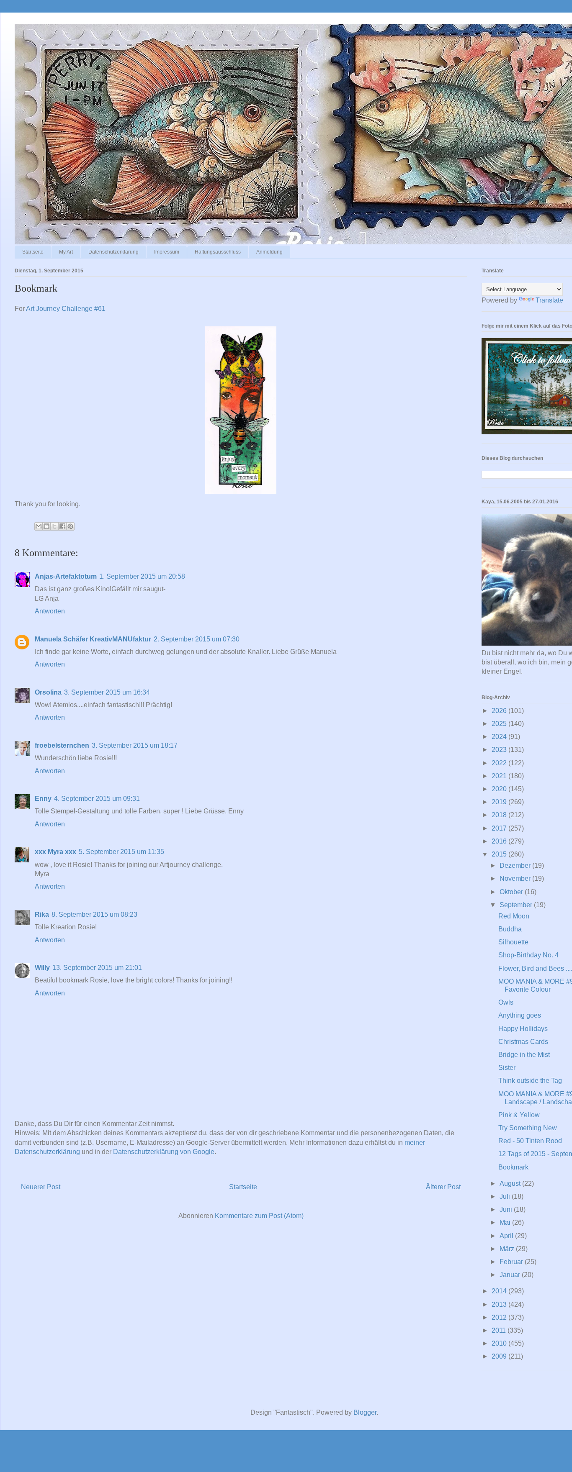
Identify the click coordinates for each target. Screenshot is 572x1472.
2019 (500, 801)
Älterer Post (443, 1186)
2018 (500, 814)
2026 (500, 710)
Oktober (512, 891)
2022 (500, 763)
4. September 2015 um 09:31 (97, 798)
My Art (66, 252)
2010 (500, 1343)
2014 (500, 1291)
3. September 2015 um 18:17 (135, 745)
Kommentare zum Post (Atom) (259, 1215)
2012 (500, 1317)
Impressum (166, 252)
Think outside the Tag (530, 1080)
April (507, 1235)
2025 (500, 723)
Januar (511, 1274)
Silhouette (513, 942)
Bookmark (513, 1167)
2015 (500, 854)
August (511, 1183)
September (517, 904)
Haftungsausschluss (218, 252)
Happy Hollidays (523, 1028)
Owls (505, 1002)
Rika (42, 914)
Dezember (516, 865)
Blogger (364, 1412)
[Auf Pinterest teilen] (70, 526)
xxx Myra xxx (55, 851)
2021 (500, 776)
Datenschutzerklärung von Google (163, 1151)
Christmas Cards (523, 1041)
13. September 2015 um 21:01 (97, 967)
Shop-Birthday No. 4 (528, 955)
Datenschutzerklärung (113, 252)
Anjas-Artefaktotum (66, 576)
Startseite (33, 252)
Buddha (510, 929)
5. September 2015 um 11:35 (121, 851)
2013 (500, 1304)
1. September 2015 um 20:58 (142, 576)
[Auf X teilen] (54, 526)
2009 (500, 1356)
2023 (500, 749)
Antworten (50, 611)
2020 (500, 788)
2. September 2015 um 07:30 (197, 639)
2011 (500, 1330)
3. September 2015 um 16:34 (107, 692)
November (516, 878)
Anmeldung (269, 252)
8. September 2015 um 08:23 (94, 914)
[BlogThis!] (46, 526)
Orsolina (48, 692)
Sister (506, 1067)
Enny (43, 798)
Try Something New (527, 1127)
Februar (512, 1261)
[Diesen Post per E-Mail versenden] (38, 526)
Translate (549, 300)
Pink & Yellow (519, 1114)
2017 (500, 828)
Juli (506, 1196)
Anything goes (519, 1015)
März (508, 1248)
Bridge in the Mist (524, 1054)
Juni (507, 1209)
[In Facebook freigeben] (62, 526)
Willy (42, 967)
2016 (500, 841)
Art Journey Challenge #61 (66, 308)
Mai (506, 1222)
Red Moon (513, 916)
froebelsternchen (62, 745)
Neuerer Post (40, 1186)
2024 (500, 736)
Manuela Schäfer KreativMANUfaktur (93, 639)
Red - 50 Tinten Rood (530, 1140)
